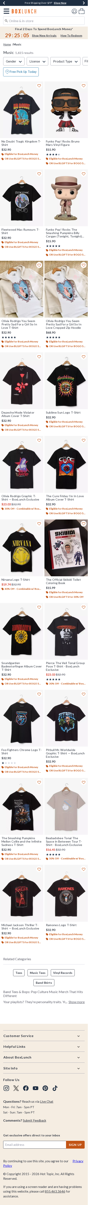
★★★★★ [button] (52, 154)
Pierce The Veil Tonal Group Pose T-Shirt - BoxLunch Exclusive (65, 666)
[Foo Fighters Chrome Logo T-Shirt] (21, 718)
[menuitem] (81, 11)
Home (7, 44)
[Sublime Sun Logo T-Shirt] (66, 380)
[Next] (84, 3)
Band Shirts (44, 982)
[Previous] (4, 3)
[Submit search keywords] (6, 20)
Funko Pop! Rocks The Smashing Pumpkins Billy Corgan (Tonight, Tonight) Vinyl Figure (64, 233)
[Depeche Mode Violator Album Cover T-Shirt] (21, 380)
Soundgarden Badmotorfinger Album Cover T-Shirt (21, 666)
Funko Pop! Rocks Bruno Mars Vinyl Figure (63, 143)
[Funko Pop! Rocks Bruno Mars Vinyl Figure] (66, 109)
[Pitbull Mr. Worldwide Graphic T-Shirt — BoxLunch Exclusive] (66, 718)
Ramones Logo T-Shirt (61, 925)
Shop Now (60, 2)
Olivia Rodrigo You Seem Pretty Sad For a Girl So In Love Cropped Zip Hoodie (63, 324)
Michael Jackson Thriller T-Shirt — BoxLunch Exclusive (20, 926)
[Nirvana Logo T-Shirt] (21, 547)
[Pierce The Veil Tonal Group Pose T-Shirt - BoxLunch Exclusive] (66, 631)
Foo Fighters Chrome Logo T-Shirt (21, 751)
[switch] (21, 71)
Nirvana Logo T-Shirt (15, 579)
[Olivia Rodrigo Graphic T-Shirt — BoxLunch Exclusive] (21, 464)
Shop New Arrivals (44, 35)
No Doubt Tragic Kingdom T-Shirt (21, 143)
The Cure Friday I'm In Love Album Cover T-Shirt (65, 497)
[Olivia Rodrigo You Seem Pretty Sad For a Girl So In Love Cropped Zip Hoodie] (66, 289)
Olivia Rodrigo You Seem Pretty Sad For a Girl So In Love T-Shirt (19, 324)
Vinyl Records (62, 973)
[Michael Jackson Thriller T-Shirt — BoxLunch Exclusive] (21, 893)
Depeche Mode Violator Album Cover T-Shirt (17, 414)
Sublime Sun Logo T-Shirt (63, 412)
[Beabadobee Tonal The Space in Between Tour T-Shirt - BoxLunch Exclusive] (66, 806)
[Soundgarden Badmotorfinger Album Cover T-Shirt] (21, 631)
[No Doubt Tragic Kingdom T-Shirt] (21, 109)
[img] (6, 1088)
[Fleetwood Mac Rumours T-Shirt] (21, 197)
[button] (6, 11)
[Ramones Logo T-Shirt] (66, 893)
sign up (75, 1144)
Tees (18, 973)
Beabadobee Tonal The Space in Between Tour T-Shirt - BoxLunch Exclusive (64, 841)
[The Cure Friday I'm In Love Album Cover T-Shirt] (66, 464)
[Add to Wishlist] (39, 86)
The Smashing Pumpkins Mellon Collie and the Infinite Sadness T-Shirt (21, 841)
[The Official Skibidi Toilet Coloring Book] (66, 547)
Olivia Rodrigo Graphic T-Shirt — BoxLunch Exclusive (20, 497)
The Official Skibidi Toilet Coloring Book (63, 581)
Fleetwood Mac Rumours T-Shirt (20, 231)
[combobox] (44, 20)
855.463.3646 (55, 1191)
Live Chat (46, 1101)
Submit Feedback (34, 1120)
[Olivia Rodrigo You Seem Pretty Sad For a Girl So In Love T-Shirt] (21, 289)
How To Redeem (71, 35)
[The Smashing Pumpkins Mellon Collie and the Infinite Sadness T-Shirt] (21, 806)
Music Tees (38, 973)
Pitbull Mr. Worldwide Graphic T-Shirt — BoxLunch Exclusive (65, 753)
